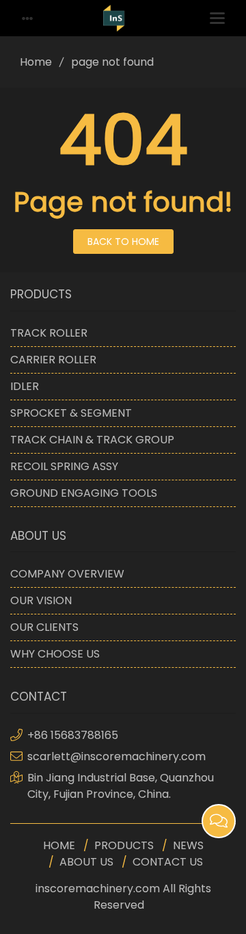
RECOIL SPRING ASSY (64, 466)
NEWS (188, 845)
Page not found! (123, 202)
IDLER (24, 386)
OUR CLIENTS (44, 627)
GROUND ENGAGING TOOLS (83, 493)
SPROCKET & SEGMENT (71, 413)
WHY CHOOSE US (55, 654)
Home (36, 62)
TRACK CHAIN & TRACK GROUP (92, 439)
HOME (59, 845)
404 (123, 140)
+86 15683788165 (72, 735)
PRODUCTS (124, 845)
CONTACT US (168, 862)
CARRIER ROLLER (53, 359)
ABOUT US (86, 862)
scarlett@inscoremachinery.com (116, 756)
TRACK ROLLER (48, 333)
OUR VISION (41, 600)
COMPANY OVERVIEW (67, 574)
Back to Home (123, 241)
